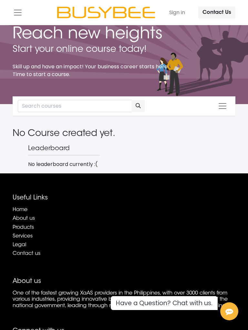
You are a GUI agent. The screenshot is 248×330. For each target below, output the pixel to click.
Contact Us (216, 12)
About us (24, 218)
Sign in (177, 12)
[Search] (138, 106)
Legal (19, 245)
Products (23, 227)
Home (20, 209)
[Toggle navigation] (222, 106)
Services (23, 236)
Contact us (26, 253)
